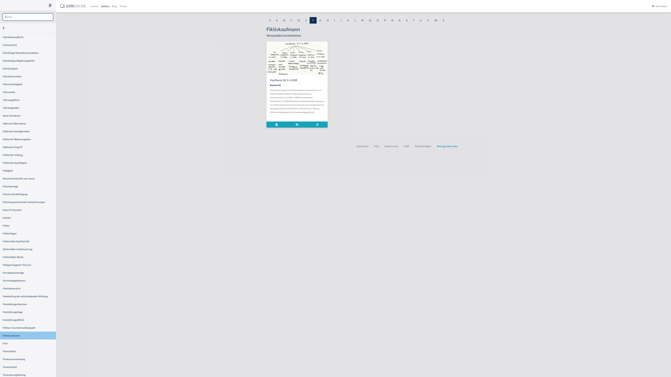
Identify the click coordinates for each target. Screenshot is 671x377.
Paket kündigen (422, 146)
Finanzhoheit (10, 366)
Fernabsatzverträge (13, 272)
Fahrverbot (9, 92)
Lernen (94, 6)
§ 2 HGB (278, 94)
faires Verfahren (11, 115)
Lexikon (105, 6)
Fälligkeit (8, 170)
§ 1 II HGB (288, 97)
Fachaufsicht (10, 44)
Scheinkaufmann (304, 94)
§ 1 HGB (296, 97)
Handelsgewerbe (307, 101)
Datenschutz (391, 146)
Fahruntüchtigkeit (12, 84)
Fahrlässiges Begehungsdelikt (18, 60)
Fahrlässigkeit (10, 68)
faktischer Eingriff (12, 147)
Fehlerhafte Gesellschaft (16, 241)
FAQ (376, 146)
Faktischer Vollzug (13, 154)
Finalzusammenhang (14, 359)
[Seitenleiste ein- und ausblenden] (50, 5)
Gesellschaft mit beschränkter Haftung (303, 108)
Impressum (362, 146)
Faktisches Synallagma (15, 162)
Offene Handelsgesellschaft (282, 112)
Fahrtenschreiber (12, 76)
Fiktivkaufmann (11, 335)
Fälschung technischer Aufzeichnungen (24, 202)
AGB (406, 146)
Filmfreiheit (9, 351)
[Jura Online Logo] (73, 6)
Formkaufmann (276, 97)
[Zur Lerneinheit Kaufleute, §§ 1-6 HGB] (317, 124)
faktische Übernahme (14, 123)
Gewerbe (295, 101)
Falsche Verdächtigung (15, 194)
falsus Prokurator (12, 209)
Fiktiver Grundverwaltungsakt (19, 327)
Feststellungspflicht (13, 319)
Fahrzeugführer (11, 99)
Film (5, 343)
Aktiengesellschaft (278, 108)
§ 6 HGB (285, 94)
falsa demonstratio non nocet (18, 178)
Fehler (6, 225)
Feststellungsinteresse (15, 304)
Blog (114, 6)
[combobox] (28, 16)
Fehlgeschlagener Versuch (17, 264)
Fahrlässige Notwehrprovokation (21, 52)
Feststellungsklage (13, 312)
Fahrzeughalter (11, 107)
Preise (123, 6)
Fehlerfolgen (10, 233)
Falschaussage (10, 186)
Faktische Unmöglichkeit (16, 131)
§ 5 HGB (293, 94)
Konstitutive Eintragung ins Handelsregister (305, 105)
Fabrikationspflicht (13, 37)
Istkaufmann (275, 90)
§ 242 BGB (286, 101)
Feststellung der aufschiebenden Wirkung (25, 296)
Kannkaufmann (311, 90)
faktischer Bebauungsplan (17, 139)
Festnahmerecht (11, 288)
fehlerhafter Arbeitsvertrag (17, 249)
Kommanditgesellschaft (304, 112)
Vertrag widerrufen (447, 146)
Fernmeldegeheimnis (14, 280)
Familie (7, 217)
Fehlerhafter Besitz (13, 257)
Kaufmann (285, 90)
